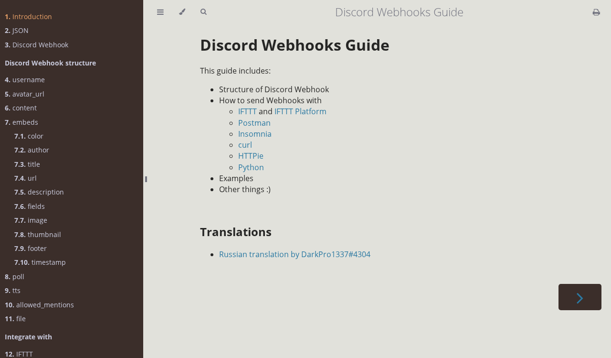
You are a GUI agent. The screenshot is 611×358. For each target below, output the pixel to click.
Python (251, 167)
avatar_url (24, 93)
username (25, 79)
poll (14, 276)
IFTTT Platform (300, 111)
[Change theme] (182, 12)
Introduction (28, 16)
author (31, 149)
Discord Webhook (36, 44)
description (39, 191)
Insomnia (255, 134)
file (15, 318)
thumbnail (37, 234)
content (21, 107)
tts (13, 290)
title (27, 164)
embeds (21, 122)
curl (245, 145)
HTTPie (250, 156)
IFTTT (247, 111)
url (25, 178)
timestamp (40, 262)
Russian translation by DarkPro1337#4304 (294, 254)
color (28, 136)
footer (30, 248)
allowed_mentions (39, 304)
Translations (236, 231)
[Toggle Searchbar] (203, 12)
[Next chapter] (579, 297)
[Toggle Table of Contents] (160, 12)
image (30, 220)
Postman (254, 123)
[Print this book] (596, 12)
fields (29, 206)
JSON (17, 30)
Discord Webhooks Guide (295, 44)
